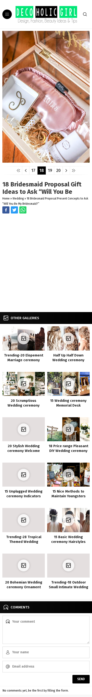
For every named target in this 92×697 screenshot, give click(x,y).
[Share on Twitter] (22, 209)
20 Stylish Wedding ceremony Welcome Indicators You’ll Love (23, 451)
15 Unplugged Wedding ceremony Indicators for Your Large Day (23, 496)
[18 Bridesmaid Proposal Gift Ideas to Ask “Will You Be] (46, 161)
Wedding (18, 198)
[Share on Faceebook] (14, 209)
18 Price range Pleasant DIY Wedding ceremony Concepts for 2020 (68, 451)
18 (41, 170)
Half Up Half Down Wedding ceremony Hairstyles (68, 360)
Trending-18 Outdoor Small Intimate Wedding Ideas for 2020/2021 (68, 587)
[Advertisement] (46, 263)
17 (33, 170)
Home (6, 198)
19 (50, 170)
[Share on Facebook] (5, 209)
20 (58, 170)
